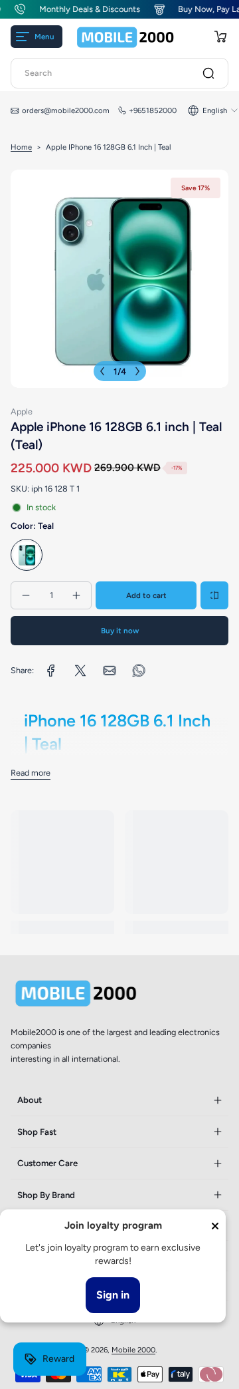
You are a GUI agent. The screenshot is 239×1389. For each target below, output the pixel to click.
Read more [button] (30, 773)
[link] (51, 671)
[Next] (137, 371)
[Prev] (102, 371)
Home (21, 147)
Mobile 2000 (133, 1349)
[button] (220, 37)
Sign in (112, 1295)
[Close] (215, 1226)
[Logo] (125, 37)
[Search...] (208, 73)
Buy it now (120, 630)
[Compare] (214, 595)
